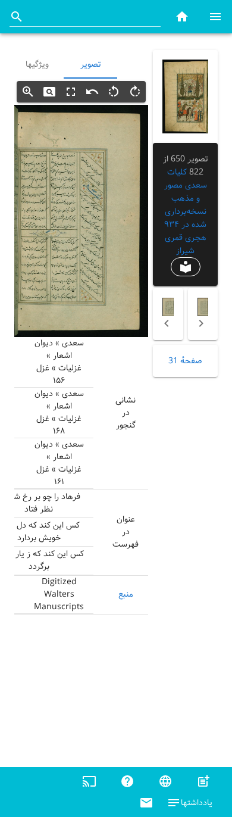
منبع (125, 594)
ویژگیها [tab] (37, 64)
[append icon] (17, 17)
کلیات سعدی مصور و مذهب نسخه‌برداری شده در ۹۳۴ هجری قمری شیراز (185, 211)
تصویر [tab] (90, 64)
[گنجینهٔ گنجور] (182, 16)
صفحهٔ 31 (185, 360)
